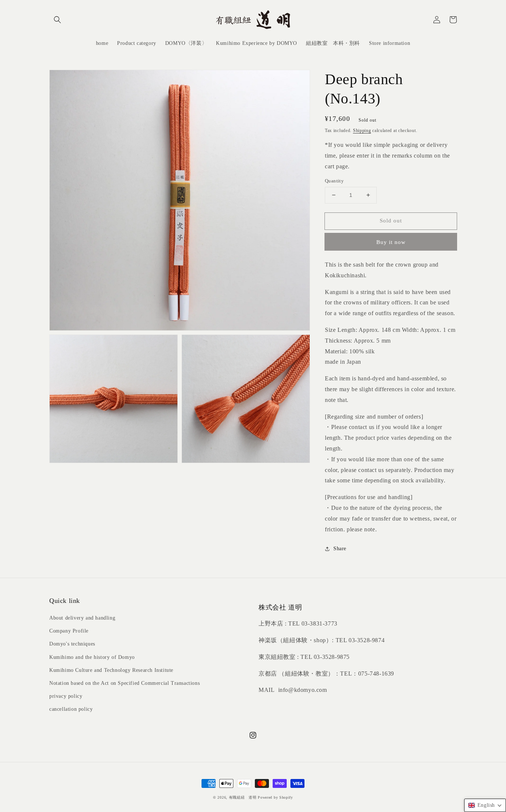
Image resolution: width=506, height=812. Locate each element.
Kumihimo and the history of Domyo (92, 657)
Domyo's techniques (72, 644)
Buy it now (391, 242)
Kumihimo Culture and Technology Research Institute (111, 670)
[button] (57, 19)
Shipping (362, 130)
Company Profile (69, 631)
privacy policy (65, 696)
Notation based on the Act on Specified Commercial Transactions (124, 683)
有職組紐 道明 (243, 797)
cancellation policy (71, 709)
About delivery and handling (82, 618)
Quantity (334, 181)
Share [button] (339, 548)
